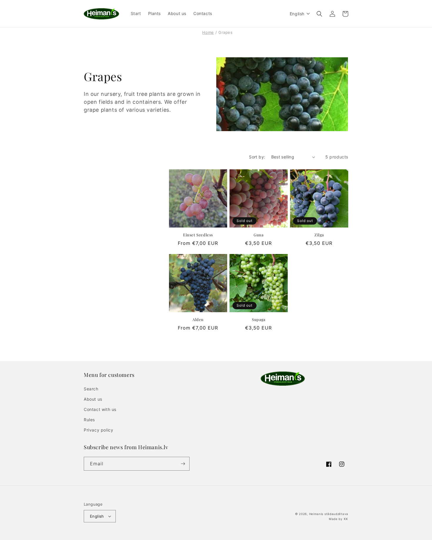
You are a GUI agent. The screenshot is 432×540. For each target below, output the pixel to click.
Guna (258, 235)
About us (93, 399)
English (97, 516)
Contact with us (100, 409)
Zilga (319, 235)
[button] (300, 14)
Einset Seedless (198, 235)
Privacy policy (98, 429)
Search (91, 388)
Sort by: (257, 156)
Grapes (225, 32)
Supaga (258, 319)
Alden (198, 319)
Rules (89, 419)
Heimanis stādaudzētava (328, 514)
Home (208, 32)
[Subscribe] (182, 464)
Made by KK (338, 519)
